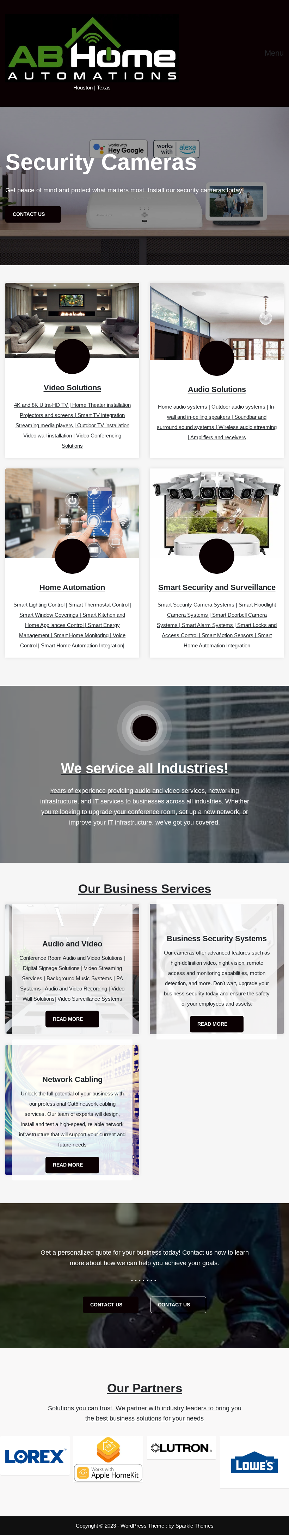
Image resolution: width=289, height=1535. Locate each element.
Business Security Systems (217, 938)
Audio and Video (72, 943)
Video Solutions (72, 387)
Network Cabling (72, 1079)
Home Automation (72, 587)
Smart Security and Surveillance (217, 587)
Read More (68, 1019)
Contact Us (107, 1304)
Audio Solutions (217, 389)
